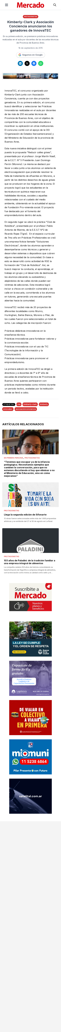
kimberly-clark (30, 404)
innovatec (7, 409)
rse (18, 404)
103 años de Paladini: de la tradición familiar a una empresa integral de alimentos (29, 562)
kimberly (44, 404)
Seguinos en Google (32, 55)
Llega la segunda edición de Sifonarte (25, 514)
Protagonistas (30, 16)
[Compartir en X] (27, 63)
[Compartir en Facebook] (33, 63)
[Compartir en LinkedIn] (20, 63)
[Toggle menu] (6, 5)
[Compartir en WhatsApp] (40, 63)
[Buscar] (55, 5)
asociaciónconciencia (26, 409)
